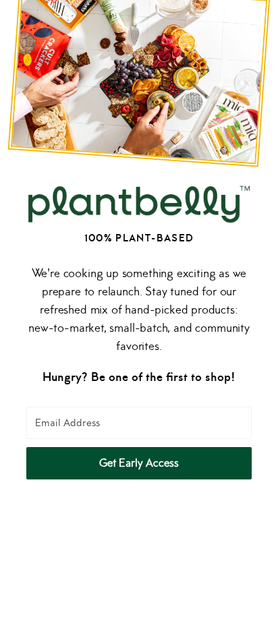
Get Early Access (139, 463)
